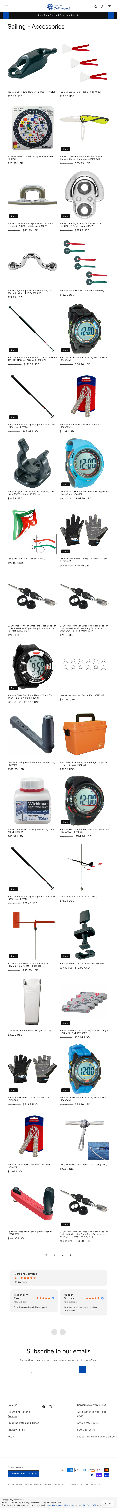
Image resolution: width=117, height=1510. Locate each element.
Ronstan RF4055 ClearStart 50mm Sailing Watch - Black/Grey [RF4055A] (84, 830)
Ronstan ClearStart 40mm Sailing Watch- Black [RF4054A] (83, 358)
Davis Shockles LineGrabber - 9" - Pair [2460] (83, 1164)
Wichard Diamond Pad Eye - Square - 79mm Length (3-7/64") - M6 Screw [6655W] (30, 224)
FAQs (11, 1436)
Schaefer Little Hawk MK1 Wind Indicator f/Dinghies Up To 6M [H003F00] (28, 964)
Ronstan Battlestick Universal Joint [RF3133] (82, 963)
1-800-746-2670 (89, 1505)
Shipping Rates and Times (23, 1422)
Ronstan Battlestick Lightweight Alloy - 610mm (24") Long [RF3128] (31, 425)
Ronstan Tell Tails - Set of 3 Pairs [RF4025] (82, 290)
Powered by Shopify (42, 1484)
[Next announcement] (111, 15)
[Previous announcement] (6, 15)
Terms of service (92, 1484)
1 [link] (38, 1254)
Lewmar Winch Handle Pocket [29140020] (29, 1030)
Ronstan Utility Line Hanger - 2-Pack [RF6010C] (32, 92)
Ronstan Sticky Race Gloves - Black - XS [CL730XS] (28, 1098)
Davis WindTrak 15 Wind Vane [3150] (78, 896)
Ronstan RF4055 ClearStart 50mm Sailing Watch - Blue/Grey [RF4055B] (84, 492)
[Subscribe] (82, 1369)
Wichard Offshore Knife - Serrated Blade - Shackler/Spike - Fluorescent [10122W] (82, 157)
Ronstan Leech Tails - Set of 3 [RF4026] (80, 92)
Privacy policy (76, 1484)
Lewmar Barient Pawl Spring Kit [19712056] (82, 695)
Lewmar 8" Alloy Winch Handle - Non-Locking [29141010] (31, 763)
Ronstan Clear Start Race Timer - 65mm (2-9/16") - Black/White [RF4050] (30, 696)
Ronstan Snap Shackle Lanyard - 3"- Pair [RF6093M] (80, 425)
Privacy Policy (16, 1429)
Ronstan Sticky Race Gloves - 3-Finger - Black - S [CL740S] (84, 559)
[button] (6, 6)
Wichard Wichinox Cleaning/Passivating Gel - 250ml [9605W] (31, 830)
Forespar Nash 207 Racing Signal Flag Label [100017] (30, 157)
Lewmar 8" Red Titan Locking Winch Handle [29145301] (30, 1232)
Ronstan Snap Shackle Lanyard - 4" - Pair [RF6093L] (29, 1165)
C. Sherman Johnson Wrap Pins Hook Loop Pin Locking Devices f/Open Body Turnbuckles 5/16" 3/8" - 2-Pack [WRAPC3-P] (84, 628)
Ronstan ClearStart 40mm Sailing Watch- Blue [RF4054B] (83, 1098)
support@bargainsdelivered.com (61, 1505)
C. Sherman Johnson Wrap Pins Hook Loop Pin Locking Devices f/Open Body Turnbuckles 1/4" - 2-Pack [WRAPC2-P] (32, 628)
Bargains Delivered (24, 1484)
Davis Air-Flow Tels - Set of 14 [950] (26, 558)
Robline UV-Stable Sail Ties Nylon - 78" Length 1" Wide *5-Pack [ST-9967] (84, 1031)
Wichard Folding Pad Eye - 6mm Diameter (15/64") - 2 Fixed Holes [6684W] (81, 224)
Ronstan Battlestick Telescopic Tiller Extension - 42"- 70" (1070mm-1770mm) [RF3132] (32, 358)
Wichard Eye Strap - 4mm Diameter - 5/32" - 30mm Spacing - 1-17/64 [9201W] (30, 291)
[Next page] (79, 1254)
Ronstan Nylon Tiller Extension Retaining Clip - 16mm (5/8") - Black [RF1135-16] (32, 492)
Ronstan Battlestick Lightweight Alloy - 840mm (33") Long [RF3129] (31, 897)
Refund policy (60, 1484)
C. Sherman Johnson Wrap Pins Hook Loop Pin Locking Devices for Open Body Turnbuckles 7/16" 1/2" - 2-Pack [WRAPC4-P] (84, 1234)
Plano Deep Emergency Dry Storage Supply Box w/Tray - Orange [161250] (84, 763)
